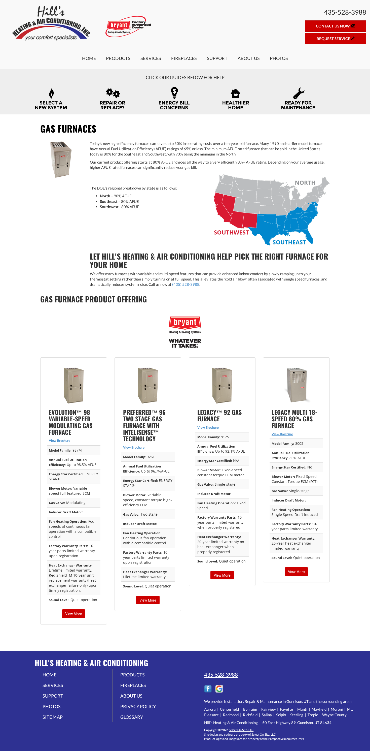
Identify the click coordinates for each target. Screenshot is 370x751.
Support (217, 58)
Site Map (53, 717)
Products (118, 58)
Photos (279, 58)
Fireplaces (184, 58)
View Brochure (59, 441)
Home (89, 58)
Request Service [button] (334, 38)
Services (150, 58)
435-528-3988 (221, 674)
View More (73, 613)
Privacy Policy (138, 706)
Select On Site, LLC (241, 730)
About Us (249, 58)
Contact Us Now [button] (333, 26)
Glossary (131, 717)
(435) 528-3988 (185, 284)
